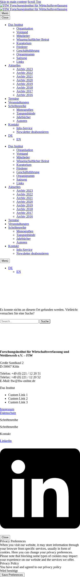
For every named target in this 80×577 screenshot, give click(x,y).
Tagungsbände (25, 113)
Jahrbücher (23, 117)
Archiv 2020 (24, 80)
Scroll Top (34, 1)
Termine (13, 98)
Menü (5, 13)
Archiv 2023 (24, 69)
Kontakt (13, 124)
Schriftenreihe (17, 106)
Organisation (24, 28)
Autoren (21, 121)
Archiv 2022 (24, 73)
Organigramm (25, 54)
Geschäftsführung (27, 50)
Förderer (21, 47)
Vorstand (22, 32)
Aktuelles (14, 65)
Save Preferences (12, 574)
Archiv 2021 (24, 76)
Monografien (24, 109)
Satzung (21, 58)
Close (5, 17)
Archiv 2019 (24, 84)
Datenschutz (8, 413)
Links (20, 61)
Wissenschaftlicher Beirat (32, 39)
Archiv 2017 (24, 91)
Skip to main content (13, 1)
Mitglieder (23, 36)
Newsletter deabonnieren (32, 132)
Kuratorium (23, 43)
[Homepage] (33, 7)
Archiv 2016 (24, 95)
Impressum (7, 409)
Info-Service (24, 128)
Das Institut (15, 24)
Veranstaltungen (18, 102)
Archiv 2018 (24, 87)
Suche (45, 321)
